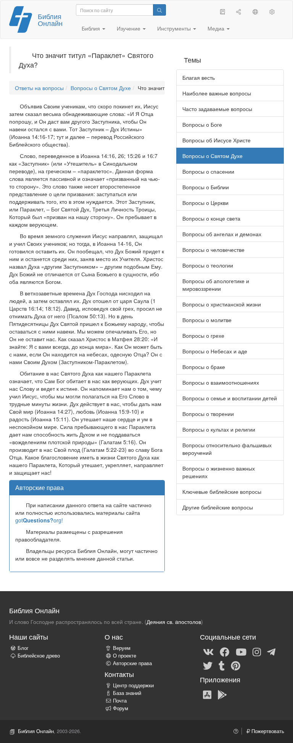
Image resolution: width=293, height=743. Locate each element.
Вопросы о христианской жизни (221, 304)
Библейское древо (39, 655)
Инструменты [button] (174, 28)
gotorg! (39, 520)
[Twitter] (208, 665)
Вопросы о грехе (203, 335)
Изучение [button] (129, 28)
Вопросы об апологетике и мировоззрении (215, 284)
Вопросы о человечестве (213, 249)
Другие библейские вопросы (217, 507)
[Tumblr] (222, 665)
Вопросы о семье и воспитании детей (229, 398)
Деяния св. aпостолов (173, 621)
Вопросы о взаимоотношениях (220, 382)
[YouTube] (241, 651)
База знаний (127, 693)
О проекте (124, 655)
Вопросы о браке (203, 367)
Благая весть (198, 77)
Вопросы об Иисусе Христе (216, 140)
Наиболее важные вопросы (216, 93)
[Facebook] (224, 651)
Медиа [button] (217, 28)
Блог (23, 648)
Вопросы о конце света (211, 218)
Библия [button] (91, 28)
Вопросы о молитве (207, 320)
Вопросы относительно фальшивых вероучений (227, 448)
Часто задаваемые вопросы (217, 109)
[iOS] (207, 694)
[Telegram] (271, 651)
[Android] (222, 694)
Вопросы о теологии (207, 265)
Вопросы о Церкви (205, 202)
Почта (120, 700)
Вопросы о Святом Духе (101, 88)
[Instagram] (257, 651)
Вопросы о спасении (208, 171)
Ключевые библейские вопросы (221, 491)
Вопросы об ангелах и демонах (221, 234)
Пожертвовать (267, 731)
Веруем (121, 648)
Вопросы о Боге (202, 124)
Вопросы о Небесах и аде (214, 351)
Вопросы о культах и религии (218, 429)
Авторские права (132, 663)
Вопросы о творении (208, 413)
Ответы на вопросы (39, 88)
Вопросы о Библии (205, 187)
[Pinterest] (235, 665)
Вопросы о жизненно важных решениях (218, 472)
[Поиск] (159, 10)
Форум (120, 708)
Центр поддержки (133, 685)
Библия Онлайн (50, 19)
